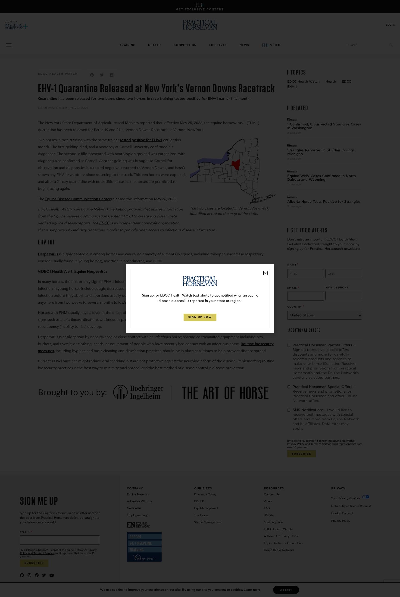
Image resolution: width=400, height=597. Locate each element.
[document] (200, 298)
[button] (265, 273)
